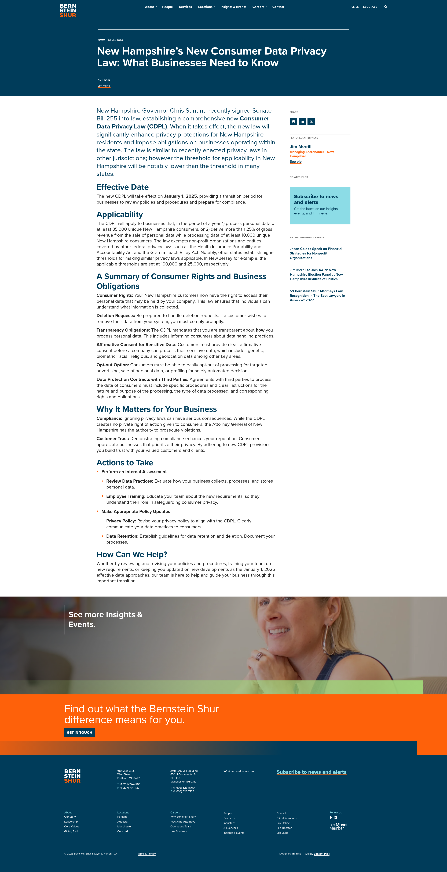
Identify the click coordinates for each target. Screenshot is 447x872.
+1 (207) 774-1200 (130, 784)
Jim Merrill (104, 86)
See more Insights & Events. (105, 619)
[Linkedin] (335, 817)
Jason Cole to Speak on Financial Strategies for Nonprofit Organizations (316, 253)
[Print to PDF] (293, 121)
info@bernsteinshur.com (239, 771)
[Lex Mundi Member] (338, 826)
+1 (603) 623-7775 (183, 791)
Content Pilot (321, 854)
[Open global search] (386, 7)
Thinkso (296, 853)
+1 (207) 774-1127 (129, 788)
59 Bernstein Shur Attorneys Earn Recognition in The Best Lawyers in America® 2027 (317, 295)
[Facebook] (331, 817)
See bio (296, 161)
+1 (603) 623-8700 (183, 788)
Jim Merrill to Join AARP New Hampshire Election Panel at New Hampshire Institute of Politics (316, 274)
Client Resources (364, 7)
